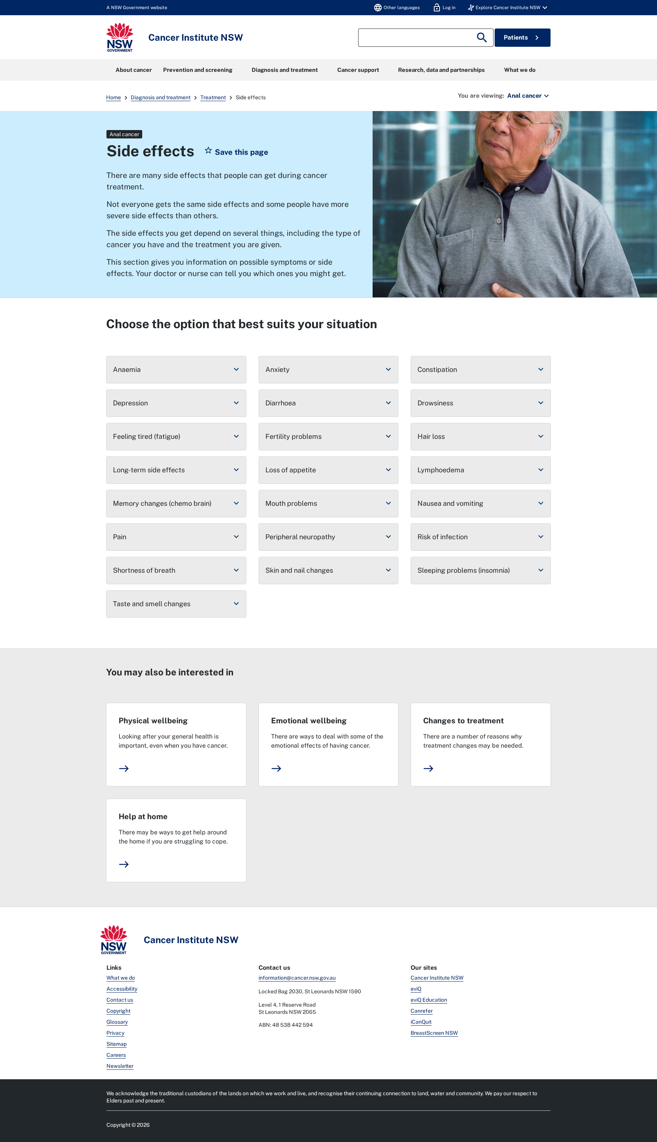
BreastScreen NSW (434, 1033)
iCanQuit (421, 1022)
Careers (116, 1055)
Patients (522, 37)
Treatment (213, 97)
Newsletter (119, 1066)
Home (113, 97)
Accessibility (121, 989)
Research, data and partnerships (441, 70)
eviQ (416, 989)
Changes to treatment (463, 720)
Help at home (143, 816)
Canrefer (422, 1011)
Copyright (118, 1011)
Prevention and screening (197, 70)
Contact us (119, 1000)
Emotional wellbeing (309, 720)
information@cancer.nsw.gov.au (297, 978)
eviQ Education (429, 1000)
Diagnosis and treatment (285, 70)
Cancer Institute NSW (437, 978)
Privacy (115, 1033)
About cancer (134, 70)
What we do (520, 70)
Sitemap (116, 1044)
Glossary (117, 1022)
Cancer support (358, 70)
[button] (508, 7)
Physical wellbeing (153, 720)
